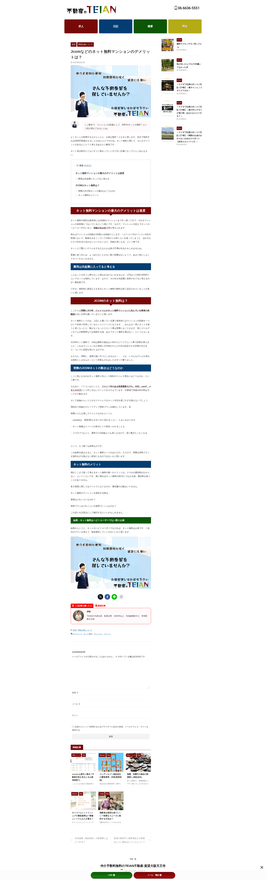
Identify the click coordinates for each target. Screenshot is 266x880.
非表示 (88, 165)
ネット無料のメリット (88, 195)
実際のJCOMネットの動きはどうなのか (96, 191)
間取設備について (85, 630)
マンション (98, 634)
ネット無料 (87, 634)
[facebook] (107, 597)
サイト (75, 715)
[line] (114, 597)
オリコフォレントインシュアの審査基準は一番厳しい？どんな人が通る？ (82, 816)
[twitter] (100, 597)
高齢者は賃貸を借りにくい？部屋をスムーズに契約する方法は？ (110, 816)
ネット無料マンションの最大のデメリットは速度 (100, 173)
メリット (107, 634)
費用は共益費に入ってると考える (93, 179)
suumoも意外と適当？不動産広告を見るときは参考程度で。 (83, 777)
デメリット (77, 634)
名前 (75, 692)
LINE (110, 875)
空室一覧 (133, 859)
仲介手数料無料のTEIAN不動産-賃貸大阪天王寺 (133, 866)
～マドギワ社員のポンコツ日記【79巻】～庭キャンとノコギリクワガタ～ (189, 87)
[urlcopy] (121, 597)
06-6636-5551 (188, 8)
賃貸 (75, 630)
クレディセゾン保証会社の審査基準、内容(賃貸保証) (111, 777)
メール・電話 (153, 875)
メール (76, 704)
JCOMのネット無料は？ (88, 185)
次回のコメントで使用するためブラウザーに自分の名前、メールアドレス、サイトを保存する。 (110, 728)
